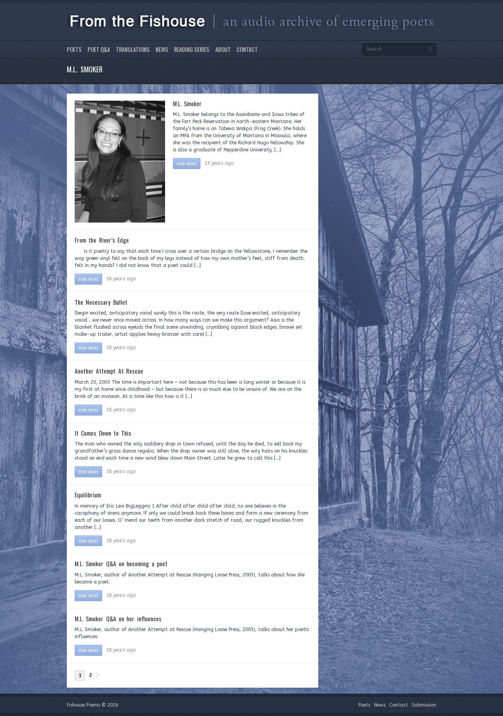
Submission (424, 705)
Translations (133, 49)
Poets (74, 49)
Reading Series (191, 49)
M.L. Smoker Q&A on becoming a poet (121, 563)
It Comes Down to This (103, 433)
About (223, 49)
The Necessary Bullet (101, 302)
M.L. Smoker (187, 103)
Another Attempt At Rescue (109, 370)
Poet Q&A (99, 49)
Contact (247, 49)
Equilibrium (88, 494)
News (162, 49)
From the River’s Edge (102, 240)
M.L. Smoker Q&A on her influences (118, 618)
